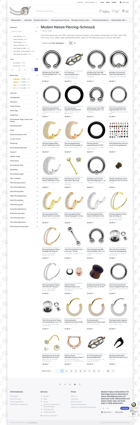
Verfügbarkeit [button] (15, 97)
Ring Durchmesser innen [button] (18, 134)
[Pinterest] (80, 384)
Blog (102, 2)
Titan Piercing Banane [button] (17, 187)
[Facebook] (60, 384)
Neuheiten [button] (13, 102)
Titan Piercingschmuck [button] (18, 222)
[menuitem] (16, 20)
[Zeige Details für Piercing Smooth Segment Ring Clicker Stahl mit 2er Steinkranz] (118, 307)
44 (108, 371)
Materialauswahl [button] (16, 126)
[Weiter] (113, 371)
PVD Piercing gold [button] (16, 205)
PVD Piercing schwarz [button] (18, 183)
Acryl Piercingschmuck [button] (18, 209)
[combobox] (66, 11)
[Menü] (137, 402)
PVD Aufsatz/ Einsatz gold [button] (19, 226)
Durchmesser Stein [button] (16, 165)
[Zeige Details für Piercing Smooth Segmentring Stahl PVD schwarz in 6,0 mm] (74, 94)
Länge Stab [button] (14, 115)
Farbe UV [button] (13, 152)
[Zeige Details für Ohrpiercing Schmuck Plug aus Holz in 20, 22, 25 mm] (96, 271)
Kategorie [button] (13, 27)
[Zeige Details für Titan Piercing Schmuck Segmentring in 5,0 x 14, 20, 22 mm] (118, 94)
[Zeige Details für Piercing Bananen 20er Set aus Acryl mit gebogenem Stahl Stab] (118, 130)
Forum (114, 2)
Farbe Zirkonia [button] (15, 106)
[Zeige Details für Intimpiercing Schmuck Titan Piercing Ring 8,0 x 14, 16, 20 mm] (118, 59)
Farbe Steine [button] (14, 161)
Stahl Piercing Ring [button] (16, 200)
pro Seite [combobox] (47, 371)
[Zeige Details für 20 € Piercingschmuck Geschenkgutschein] (96, 342)
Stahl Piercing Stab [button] (16, 191)
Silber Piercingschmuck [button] (18, 196)
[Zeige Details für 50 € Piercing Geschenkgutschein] (74, 59)
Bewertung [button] (14, 75)
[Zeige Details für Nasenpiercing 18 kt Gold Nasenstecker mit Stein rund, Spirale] (52, 342)
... (103, 371)
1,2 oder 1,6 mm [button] (15, 139)
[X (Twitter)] (65, 384)
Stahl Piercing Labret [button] (17, 213)
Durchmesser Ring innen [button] (18, 148)
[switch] (134, 414)
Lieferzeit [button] (13, 93)
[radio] (71, 43)
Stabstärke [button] (14, 169)
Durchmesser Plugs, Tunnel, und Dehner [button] (21, 120)
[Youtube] (75, 384)
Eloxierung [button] (13, 143)
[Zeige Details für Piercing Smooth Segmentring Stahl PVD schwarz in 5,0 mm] (96, 130)
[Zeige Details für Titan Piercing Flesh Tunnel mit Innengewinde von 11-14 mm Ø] (52, 307)
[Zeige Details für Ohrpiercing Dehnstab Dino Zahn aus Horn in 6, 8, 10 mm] (118, 342)
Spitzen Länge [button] (15, 156)
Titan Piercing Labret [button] (17, 218)
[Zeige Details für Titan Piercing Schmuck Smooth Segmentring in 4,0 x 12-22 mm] (118, 271)
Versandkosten (33, 422)
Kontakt (80, 2)
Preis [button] (12, 59)
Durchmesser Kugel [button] (17, 174)
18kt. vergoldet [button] (15, 178)
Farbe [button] (12, 130)
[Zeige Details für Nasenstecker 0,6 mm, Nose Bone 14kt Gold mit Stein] (74, 165)
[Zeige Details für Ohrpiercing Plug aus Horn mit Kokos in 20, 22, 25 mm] (118, 165)
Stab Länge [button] (14, 111)
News (108, 2)
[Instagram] (70, 384)
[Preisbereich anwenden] (36, 69)
